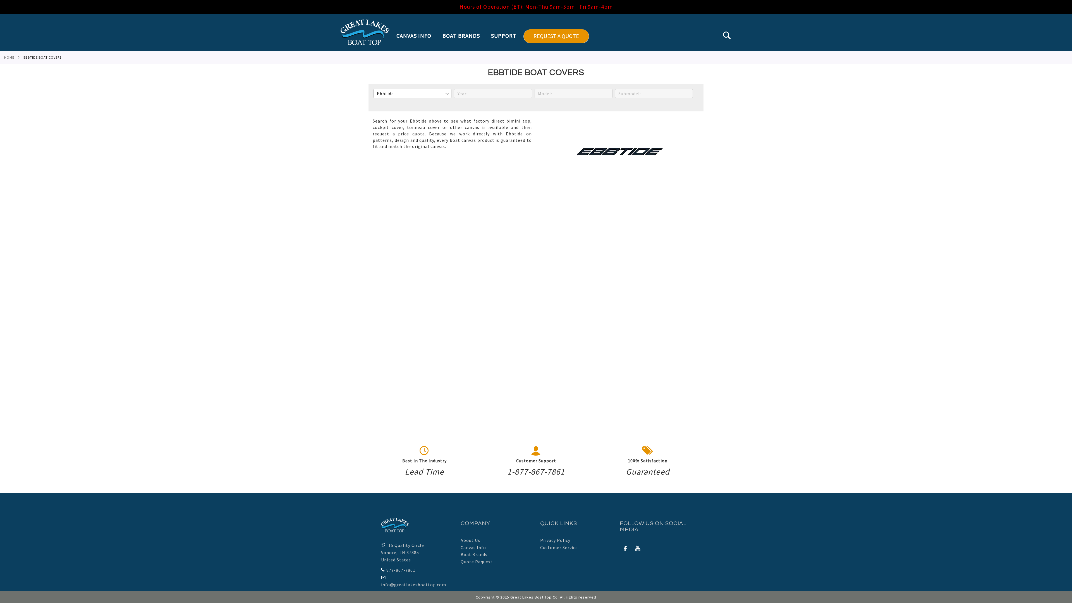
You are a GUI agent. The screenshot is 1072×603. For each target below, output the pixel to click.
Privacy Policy (555, 540)
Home (9, 57)
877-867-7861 (400, 570)
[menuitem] (416, 36)
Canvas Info (473, 547)
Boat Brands (474, 554)
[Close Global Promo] (1065, 5)
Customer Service (559, 547)
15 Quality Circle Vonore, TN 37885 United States (402, 552)
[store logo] (365, 32)
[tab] (492, 36)
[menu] (492, 36)
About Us (470, 540)
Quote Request (477, 561)
